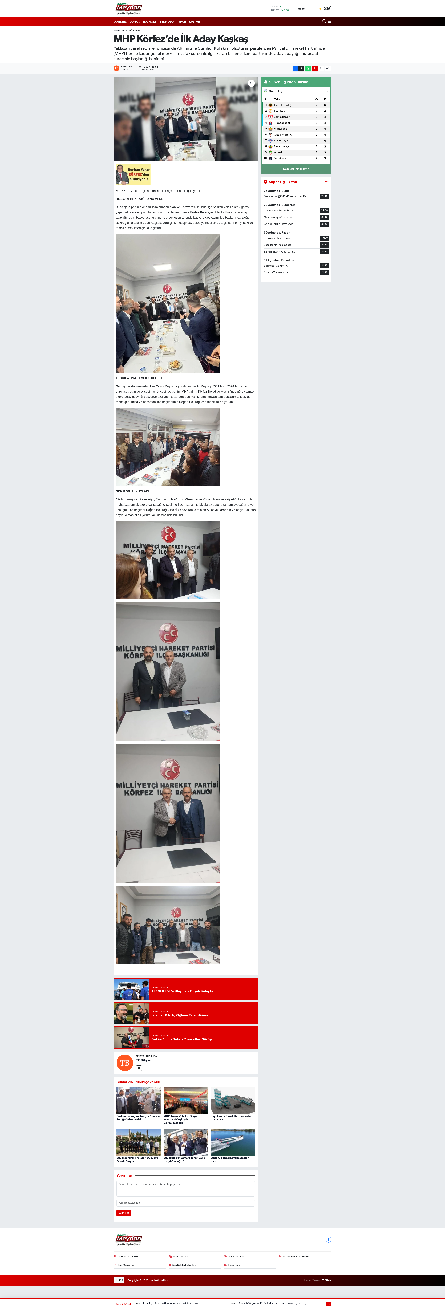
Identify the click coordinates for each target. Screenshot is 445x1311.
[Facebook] (328, 1240)
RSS (120, 1280)
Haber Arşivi (235, 1265)
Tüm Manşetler (126, 1265)
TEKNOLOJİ (167, 21)
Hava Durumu (180, 1256)
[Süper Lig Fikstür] (327, 182)
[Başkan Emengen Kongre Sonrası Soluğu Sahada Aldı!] (138, 1100)
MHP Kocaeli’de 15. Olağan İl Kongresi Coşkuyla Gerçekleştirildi (182, 1119)
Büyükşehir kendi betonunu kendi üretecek (170, 1303)
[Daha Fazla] (315, 68)
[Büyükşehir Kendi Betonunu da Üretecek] (233, 1100)
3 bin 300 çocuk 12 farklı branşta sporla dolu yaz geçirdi (274, 1303)
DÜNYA (135, 21)
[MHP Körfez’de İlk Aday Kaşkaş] (186, 119)
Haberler (119, 30)
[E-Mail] (139, 1068)
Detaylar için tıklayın (296, 169)
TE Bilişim (143, 1060)
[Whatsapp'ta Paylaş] (308, 68)
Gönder (124, 1212)
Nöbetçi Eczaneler (128, 1256)
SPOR (182, 21)
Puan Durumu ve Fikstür (296, 1256)
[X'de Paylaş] (301, 68)
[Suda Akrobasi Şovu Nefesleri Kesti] (233, 1142)
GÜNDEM (120, 21)
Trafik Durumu (236, 1256)
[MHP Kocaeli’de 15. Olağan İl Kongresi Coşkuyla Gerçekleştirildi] (186, 1100)
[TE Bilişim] (124, 1062)
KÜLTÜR (194, 21)
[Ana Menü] (329, 21)
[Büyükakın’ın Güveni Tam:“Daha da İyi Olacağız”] (186, 1142)
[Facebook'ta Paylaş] (295, 68)
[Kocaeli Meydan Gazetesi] (129, 8)
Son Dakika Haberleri (184, 1265)
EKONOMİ (150, 21)
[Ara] (324, 21)
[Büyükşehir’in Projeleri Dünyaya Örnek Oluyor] (138, 1142)
